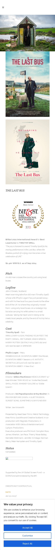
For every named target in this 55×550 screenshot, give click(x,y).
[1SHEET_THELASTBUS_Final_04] (28, 84)
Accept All (27, 528)
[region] (27, 525)
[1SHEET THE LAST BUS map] (28, 152)
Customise (27, 536)
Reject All (27, 543)
